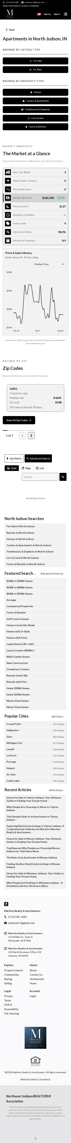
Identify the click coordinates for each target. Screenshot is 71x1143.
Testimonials (37, 979)
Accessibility (11, 1009)
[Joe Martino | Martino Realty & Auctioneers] (35, 1038)
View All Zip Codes (17, 420)
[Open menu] (65, 14)
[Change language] (39, 14)
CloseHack (44, 1079)
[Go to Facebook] (6, 904)
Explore (8, 965)
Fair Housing (11, 1013)
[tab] (12, 468)
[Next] (31, 435)
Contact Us (36, 974)
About (33, 965)
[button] (35, 198)
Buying (8, 979)
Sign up (47, 14)
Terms (7, 1000)
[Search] (63, 477)
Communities (11, 974)
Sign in (57, 14)
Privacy (8, 996)
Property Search (13, 970)
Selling (8, 983)
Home (33, 983)
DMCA (8, 1004)
